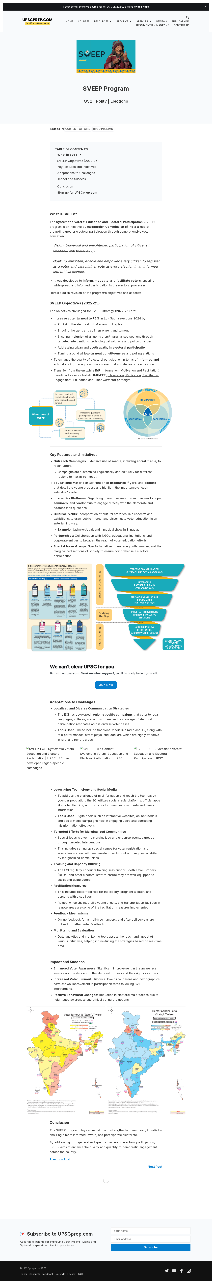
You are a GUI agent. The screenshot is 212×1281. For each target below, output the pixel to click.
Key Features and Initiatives (76, 166)
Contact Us (181, 25)
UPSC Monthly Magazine (152, 25)
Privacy (71, 1274)
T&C (80, 1274)
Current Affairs (77, 128)
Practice (122, 21)
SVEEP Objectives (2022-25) (78, 161)
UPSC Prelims (103, 128)
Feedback (48, 1274)
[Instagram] (189, 1271)
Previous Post (60, 1159)
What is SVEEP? (69, 154)
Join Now (106, 685)
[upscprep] (37, 21)
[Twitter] (167, 1271)
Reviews (161, 21)
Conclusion (65, 186)
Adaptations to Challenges (76, 173)
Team (24, 1274)
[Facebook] (182, 1271)
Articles (142, 21)
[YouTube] (174, 1271)
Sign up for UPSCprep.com (77, 192)
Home (69, 21)
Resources (101, 21)
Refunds (60, 1274)
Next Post (155, 1166)
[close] (205, 6)
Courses (83, 21)
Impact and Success (71, 179)
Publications (180, 21)
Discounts (34, 1274)
